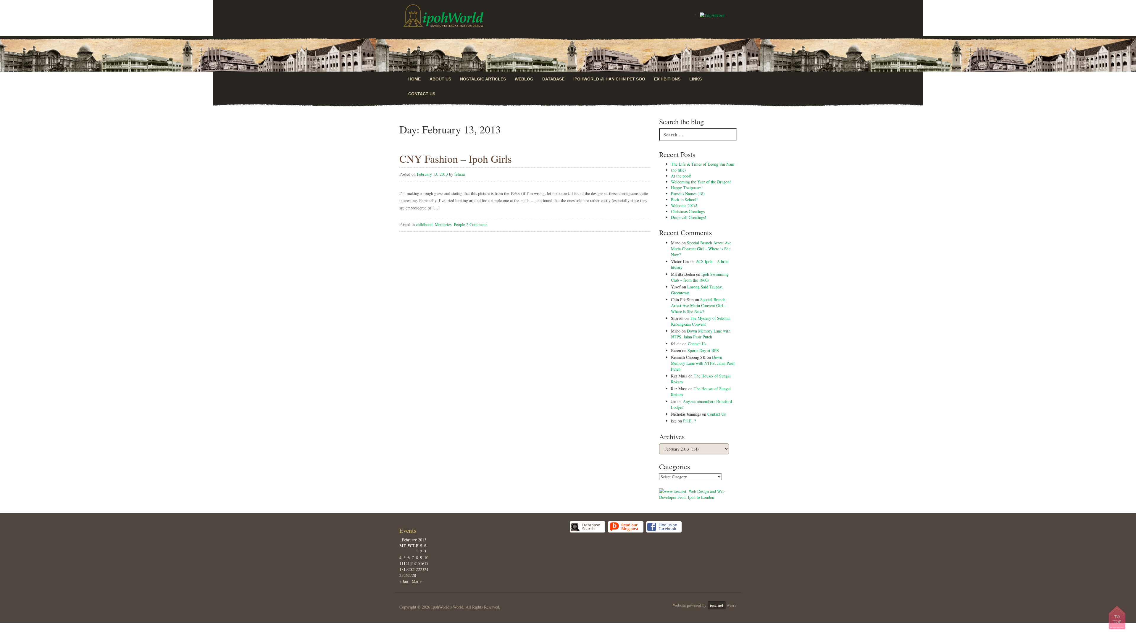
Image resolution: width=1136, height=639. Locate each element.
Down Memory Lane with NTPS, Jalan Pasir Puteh (700, 334)
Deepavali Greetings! (688, 217)
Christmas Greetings (688, 211)
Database (553, 79)
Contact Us (421, 93)
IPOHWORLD (443, 15)
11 (401, 563)
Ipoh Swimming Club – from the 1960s (700, 277)
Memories (443, 224)
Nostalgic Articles (483, 79)
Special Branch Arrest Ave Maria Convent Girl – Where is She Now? (701, 248)
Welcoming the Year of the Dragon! (701, 182)
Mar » (417, 581)
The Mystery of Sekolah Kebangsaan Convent (700, 321)
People (459, 224)
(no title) (678, 170)
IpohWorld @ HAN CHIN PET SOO (609, 79)
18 (401, 569)
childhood (424, 224)
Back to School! (684, 199)
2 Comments (476, 224)
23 (422, 569)
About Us (440, 79)
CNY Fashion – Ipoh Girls (455, 158)
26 (406, 575)
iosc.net (716, 605)
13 (410, 563)
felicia (459, 174)
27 (410, 575)
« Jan (403, 581)
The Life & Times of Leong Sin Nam (702, 164)
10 (426, 557)
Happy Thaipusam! (687, 188)
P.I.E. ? (689, 421)
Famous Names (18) (688, 193)
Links (695, 79)
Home (414, 79)
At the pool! (681, 176)
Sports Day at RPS (703, 350)
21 (414, 569)
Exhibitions (667, 79)
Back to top (1117, 617)
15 (418, 563)
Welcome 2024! (684, 205)
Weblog (524, 79)
